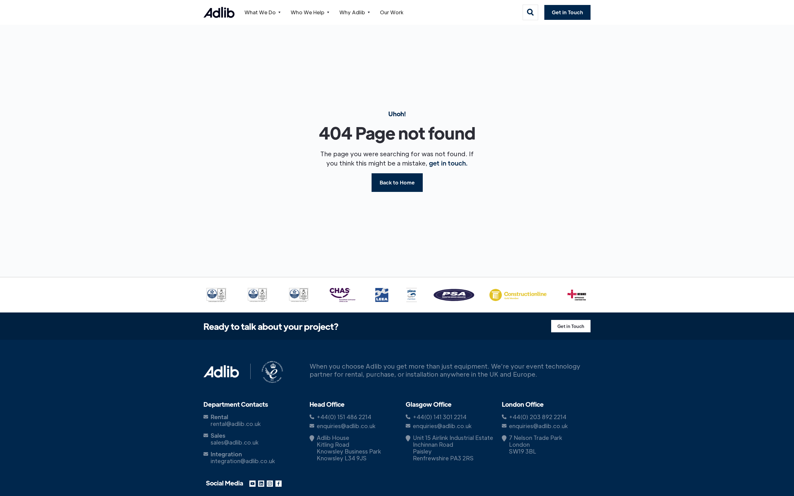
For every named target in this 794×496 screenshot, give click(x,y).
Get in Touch (567, 12)
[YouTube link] (252, 483)
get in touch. (448, 163)
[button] (262, 12)
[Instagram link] (270, 483)
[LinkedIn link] (261, 483)
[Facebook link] (278, 483)
